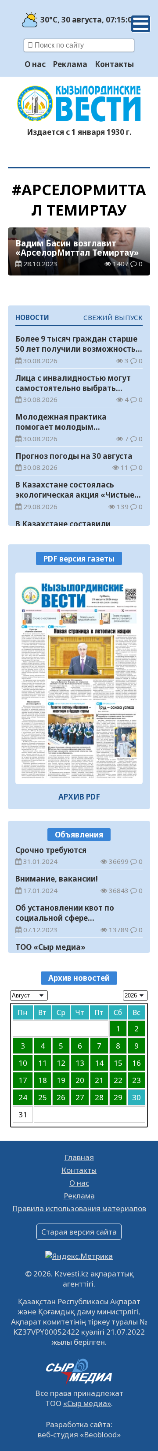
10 (22, 1063)
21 (99, 1080)
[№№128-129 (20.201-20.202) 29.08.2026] (79, 678)
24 (22, 1097)
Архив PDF (79, 797)
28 (99, 1097)
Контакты (114, 64)
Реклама (70, 64)
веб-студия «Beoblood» (79, 1434)
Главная (79, 1157)
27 (79, 1097)
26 (61, 1097)
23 (136, 1080)
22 (118, 1080)
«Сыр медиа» (87, 1403)
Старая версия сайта (79, 1232)
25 (42, 1097)
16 (136, 1063)
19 (61, 1080)
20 (79, 1080)
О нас (35, 64)
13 (79, 1063)
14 (99, 1063)
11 (42, 1063)
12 (61, 1063)
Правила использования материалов (79, 1208)
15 (118, 1063)
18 (42, 1080)
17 (22, 1080)
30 (136, 1097)
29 (118, 1097)
